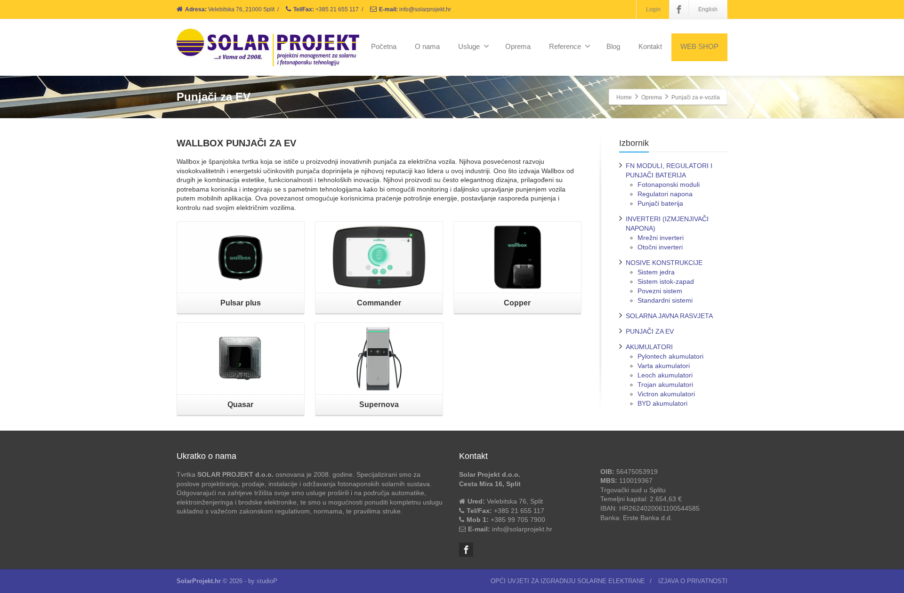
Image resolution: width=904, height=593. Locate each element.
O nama (427, 46)
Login (653, 9)
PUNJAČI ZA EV (650, 331)
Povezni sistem (660, 291)
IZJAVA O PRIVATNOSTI (692, 581)
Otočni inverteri (660, 247)
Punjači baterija (660, 203)
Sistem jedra (656, 272)
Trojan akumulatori (665, 384)
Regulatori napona (665, 194)
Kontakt (650, 46)
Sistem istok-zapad (666, 281)
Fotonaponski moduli (669, 184)
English (708, 9)
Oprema (518, 46)
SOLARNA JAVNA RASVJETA (669, 316)
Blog (613, 46)
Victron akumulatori (666, 394)
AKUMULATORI (649, 347)
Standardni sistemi (665, 300)
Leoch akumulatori (665, 375)
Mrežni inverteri (661, 237)
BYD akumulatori (662, 403)
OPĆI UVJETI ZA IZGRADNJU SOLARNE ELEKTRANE (568, 581)
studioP (267, 581)
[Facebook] (679, 9)
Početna (383, 46)
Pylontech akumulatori (670, 356)
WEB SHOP (699, 46)
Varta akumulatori (664, 365)
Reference (565, 46)
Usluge (469, 46)
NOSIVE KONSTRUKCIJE (664, 262)
